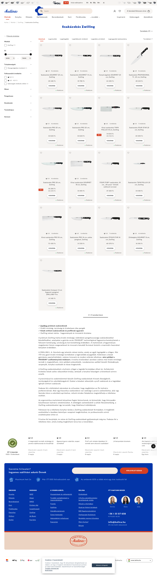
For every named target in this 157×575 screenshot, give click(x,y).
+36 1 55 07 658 (117, 514)
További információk (52, 568)
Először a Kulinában (86, 504)
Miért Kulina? (83, 522)
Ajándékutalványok (57, 511)
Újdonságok (134, 17)
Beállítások (49, 570)
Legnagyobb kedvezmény (117, 39)
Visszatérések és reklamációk (61, 494)
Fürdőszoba (13, 509)
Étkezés (12, 498)
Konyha (11, 494)
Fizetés (53, 504)
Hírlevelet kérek (134, 470)
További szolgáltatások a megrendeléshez (59, 499)
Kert (10, 505)
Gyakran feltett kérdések (88, 507)
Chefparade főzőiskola (87, 514)
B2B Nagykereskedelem (87, 511)
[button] (96, 39)
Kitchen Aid (34, 505)
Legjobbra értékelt (98, 39)
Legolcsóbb (52, 39)
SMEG (32, 501)
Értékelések (83, 494)
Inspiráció (121, 17)
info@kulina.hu (117, 522)
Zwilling (43, 326)
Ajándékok (148, 17)
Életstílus (12, 512)
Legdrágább (64, 39)
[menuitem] (7, 17)
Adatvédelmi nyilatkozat (59, 518)
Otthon (11, 516)
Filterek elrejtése (13, 36)
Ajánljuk (42, 39)
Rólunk (81, 525)
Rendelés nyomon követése (89, 518)
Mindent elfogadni (102, 565)
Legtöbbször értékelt (80, 39)
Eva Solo (33, 520)
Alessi (32, 498)
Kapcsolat (54, 522)
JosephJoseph (35, 509)
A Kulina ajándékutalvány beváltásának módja (88, 499)
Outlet (11, 520)
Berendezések (14, 501)
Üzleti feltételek (56, 514)
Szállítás (53, 507)
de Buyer (33, 516)
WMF (31, 494)
